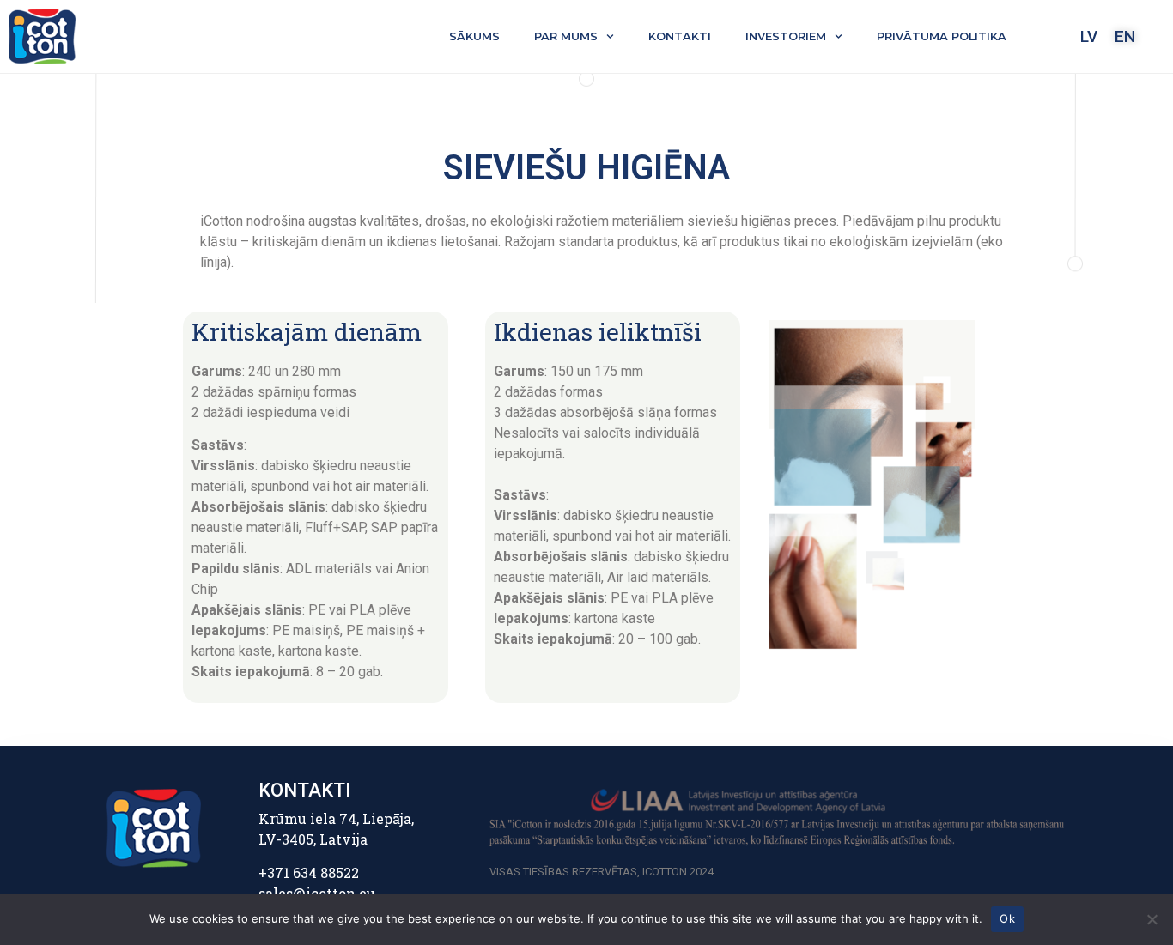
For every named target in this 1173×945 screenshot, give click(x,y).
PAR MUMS (566, 36)
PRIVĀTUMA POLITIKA (941, 36)
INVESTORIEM (785, 36)
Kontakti (679, 36)
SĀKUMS (474, 36)
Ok (1007, 918)
